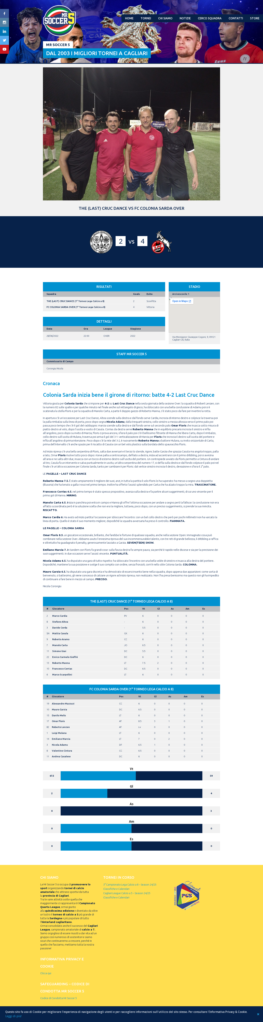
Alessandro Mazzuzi (63, 703)
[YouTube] (4, 49)
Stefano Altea (60, 621)
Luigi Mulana (59, 733)
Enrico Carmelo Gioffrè (65, 657)
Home (129, 18)
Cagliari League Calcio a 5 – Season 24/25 (126, 893)
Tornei (146, 18)
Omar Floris (58, 721)
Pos (126, 608)
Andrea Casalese (61, 756)
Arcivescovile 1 (180, 294)
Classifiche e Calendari (116, 888)
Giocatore (58, 608)
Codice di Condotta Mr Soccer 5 (58, 998)
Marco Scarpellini (62, 674)
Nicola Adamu (60, 744)
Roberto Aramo (60, 639)
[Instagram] (4, 22)
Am (187, 608)
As (172, 608)
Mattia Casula (60, 633)
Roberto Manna (61, 663)
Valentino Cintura (62, 750)
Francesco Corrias (62, 668)
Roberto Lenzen (61, 727)
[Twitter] (4, 40)
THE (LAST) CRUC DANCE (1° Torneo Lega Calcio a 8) (75, 301)
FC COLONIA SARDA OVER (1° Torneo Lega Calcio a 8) (76, 307)
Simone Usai (59, 651)
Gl (158, 608)
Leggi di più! (13, 1016)
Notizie (185, 18)
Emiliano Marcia (61, 739)
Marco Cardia (59, 616)
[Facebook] (4, 13)
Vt (143, 608)
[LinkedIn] (4, 31)
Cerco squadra (209, 18)
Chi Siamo (165, 18)
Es (203, 608)
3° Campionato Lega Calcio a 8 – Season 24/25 (129, 884)
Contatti (236, 18)
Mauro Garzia (59, 709)
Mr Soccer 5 (58, 45)
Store (254, 18)
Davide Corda (59, 627)
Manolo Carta (60, 645)
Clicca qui (45, 973)
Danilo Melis (59, 715)
